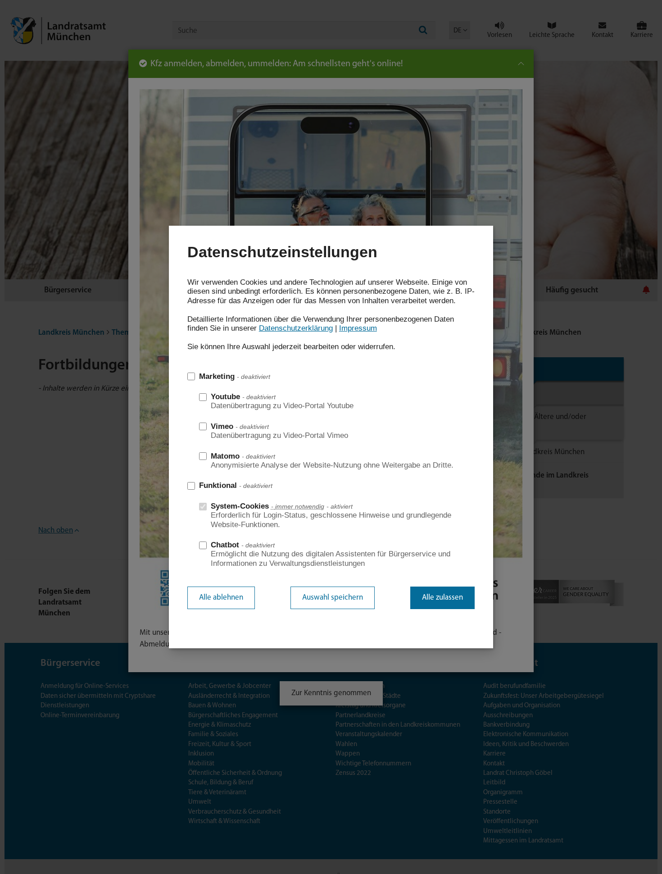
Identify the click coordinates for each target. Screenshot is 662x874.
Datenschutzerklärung (296, 328)
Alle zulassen (442, 597)
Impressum (358, 328)
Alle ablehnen (221, 597)
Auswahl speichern (332, 597)
